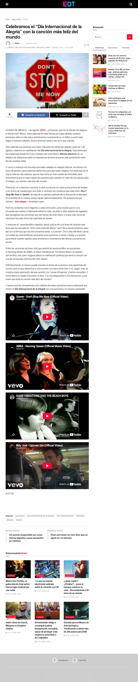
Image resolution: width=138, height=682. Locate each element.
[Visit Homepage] (69, 4)
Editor (17, 43)
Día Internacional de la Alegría (40, 516)
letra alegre (20, 201)
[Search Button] (131, 4)
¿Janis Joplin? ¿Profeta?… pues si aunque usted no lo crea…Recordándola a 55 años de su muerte (76, 587)
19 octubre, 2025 (14, 594)
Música (25, 19)
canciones (20, 516)
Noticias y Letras (43, 47)
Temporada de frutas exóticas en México (116, 86)
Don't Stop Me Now (65, 516)
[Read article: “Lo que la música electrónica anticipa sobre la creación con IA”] (47, 569)
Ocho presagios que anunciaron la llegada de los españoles (120, 100)
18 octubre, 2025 (72, 597)
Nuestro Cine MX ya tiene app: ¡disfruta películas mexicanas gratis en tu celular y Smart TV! (118, 73)
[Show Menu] (7, 4)
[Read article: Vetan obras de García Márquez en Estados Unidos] (18, 611)
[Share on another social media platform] (86, 115)
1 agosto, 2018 (31, 43)
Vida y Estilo (16, 19)
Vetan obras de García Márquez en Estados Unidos (16, 625)
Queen (19, 520)
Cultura (70, 575)
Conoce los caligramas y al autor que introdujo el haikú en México (120, 114)
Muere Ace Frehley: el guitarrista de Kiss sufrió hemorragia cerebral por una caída (18, 585)
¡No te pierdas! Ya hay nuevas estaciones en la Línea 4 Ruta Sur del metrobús (118, 129)
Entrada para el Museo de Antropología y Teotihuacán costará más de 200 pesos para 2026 (76, 627)
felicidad (80, 516)
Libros (40, 617)
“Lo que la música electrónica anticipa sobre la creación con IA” (47, 584)
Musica (10, 520)
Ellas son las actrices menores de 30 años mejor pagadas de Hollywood (119, 58)
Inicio (8, 19)
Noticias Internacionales (25, 47)
